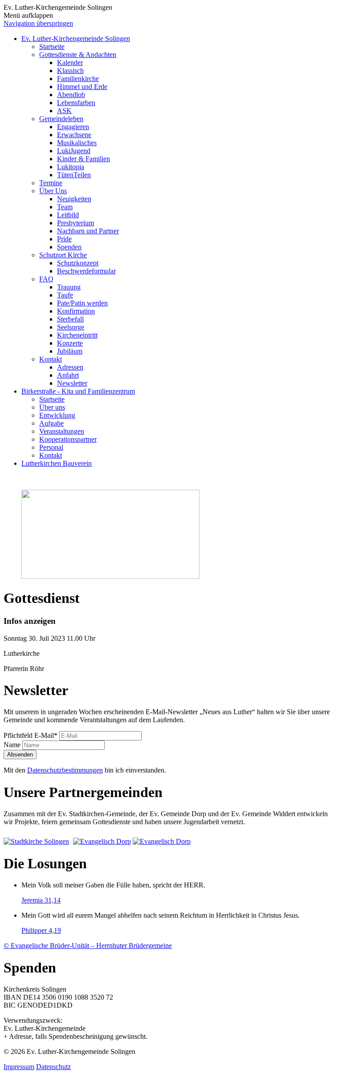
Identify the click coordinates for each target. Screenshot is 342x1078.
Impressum (19, 1066)
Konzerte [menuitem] (70, 343)
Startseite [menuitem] (52, 46)
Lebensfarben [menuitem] (76, 102)
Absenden (20, 754)
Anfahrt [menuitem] (68, 375)
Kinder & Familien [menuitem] (83, 159)
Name (13, 744)
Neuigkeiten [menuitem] (74, 199)
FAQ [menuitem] (46, 279)
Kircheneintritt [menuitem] (77, 335)
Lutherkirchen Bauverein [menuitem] (56, 463)
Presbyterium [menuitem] (75, 223)
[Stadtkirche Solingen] (37, 841)
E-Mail (30, 735)
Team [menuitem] (65, 207)
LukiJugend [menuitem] (73, 151)
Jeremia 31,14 (41, 900)
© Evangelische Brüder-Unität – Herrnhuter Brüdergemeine (88, 945)
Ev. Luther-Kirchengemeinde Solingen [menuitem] (75, 38)
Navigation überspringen (38, 23)
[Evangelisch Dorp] (102, 841)
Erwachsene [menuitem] (74, 134)
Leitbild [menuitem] (68, 215)
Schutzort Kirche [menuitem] (63, 255)
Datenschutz (53, 1066)
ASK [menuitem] (64, 110)
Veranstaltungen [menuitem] (61, 431)
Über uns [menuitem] (52, 407)
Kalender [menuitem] (70, 62)
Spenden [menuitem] (69, 247)
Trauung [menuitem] (69, 287)
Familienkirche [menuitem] (78, 78)
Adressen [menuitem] (70, 367)
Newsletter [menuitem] (72, 383)
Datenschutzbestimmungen (65, 770)
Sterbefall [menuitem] (70, 319)
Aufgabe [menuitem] (51, 423)
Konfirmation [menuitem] (76, 311)
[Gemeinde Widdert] (162, 841)
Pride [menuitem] (64, 239)
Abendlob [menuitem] (71, 94)
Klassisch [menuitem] (70, 70)
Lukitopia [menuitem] (70, 167)
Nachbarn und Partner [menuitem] (88, 231)
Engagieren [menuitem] (73, 126)
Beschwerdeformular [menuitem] (86, 271)
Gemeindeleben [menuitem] (61, 118)
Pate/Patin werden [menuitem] (82, 303)
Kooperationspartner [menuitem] (68, 439)
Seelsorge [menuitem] (70, 327)
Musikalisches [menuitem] (77, 142)
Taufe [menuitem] (65, 295)
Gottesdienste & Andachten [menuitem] (77, 54)
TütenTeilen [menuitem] (74, 175)
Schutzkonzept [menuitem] (77, 263)
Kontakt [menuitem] (50, 359)
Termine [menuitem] (50, 183)
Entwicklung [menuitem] (57, 415)
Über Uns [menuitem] (53, 191)
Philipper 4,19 (41, 930)
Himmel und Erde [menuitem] (82, 86)
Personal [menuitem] (51, 447)
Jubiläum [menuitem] (69, 351)
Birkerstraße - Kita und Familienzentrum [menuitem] (78, 391)
